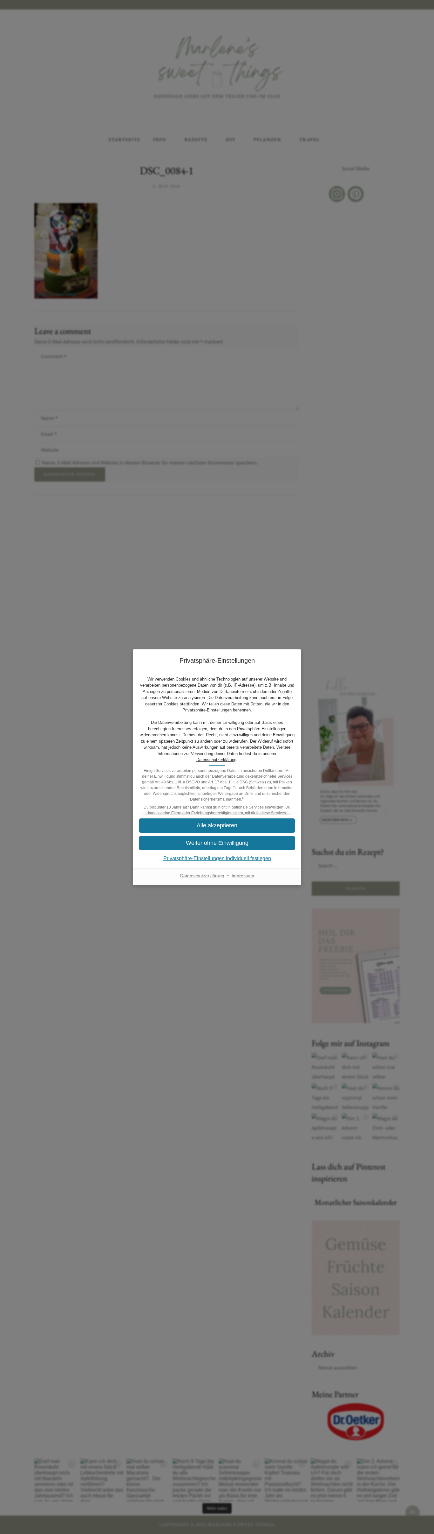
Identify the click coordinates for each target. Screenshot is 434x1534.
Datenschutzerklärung (216, 759)
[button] (217, 843)
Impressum (243, 875)
